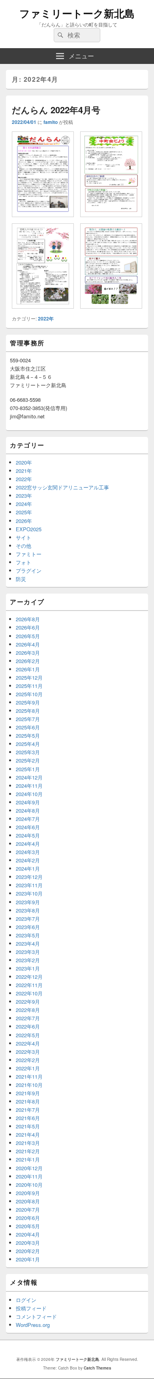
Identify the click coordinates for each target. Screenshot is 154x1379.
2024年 (24, 504)
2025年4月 (28, 744)
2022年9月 (28, 1001)
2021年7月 (28, 1109)
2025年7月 (28, 719)
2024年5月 (28, 835)
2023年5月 (28, 935)
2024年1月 (28, 868)
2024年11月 (29, 785)
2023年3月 (28, 952)
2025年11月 (29, 686)
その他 (23, 545)
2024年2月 (28, 860)
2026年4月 (28, 644)
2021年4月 (28, 1134)
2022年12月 (29, 976)
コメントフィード (36, 1316)
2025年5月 (28, 735)
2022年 (46, 318)
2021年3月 (28, 1143)
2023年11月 (29, 885)
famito (50, 122)
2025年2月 (28, 760)
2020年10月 (29, 1184)
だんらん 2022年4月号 (56, 109)
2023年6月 (28, 927)
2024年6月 (28, 827)
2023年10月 (29, 893)
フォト (23, 562)
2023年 (24, 495)
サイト (23, 537)
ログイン (26, 1300)
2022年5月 (28, 1035)
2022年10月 (29, 993)
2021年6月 (28, 1118)
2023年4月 (28, 943)
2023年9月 (28, 902)
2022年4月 (28, 1043)
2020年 (24, 462)
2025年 (24, 512)
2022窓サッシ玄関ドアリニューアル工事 (62, 487)
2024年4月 (28, 843)
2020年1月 (28, 1259)
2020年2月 (28, 1251)
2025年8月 (28, 710)
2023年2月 (28, 960)
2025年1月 (28, 769)
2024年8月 (28, 810)
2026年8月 (28, 619)
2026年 (24, 521)
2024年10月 (29, 794)
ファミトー (28, 554)
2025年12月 (29, 677)
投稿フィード (31, 1308)
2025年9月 (28, 702)
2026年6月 (28, 627)
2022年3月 (28, 1051)
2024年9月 (28, 802)
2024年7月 (28, 819)
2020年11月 (29, 1176)
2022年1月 (28, 1068)
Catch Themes (97, 1368)
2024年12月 (29, 777)
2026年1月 (28, 669)
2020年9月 (28, 1193)
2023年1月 (28, 968)
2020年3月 (28, 1242)
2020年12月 (29, 1168)
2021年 (24, 470)
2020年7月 (28, 1209)
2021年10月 (29, 1085)
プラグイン (28, 570)
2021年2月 (28, 1151)
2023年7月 (28, 918)
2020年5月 (28, 1226)
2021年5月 (28, 1126)
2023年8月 (28, 910)
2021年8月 (28, 1101)
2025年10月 (29, 694)
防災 (21, 579)
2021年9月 (28, 1093)
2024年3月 (28, 852)
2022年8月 (28, 1010)
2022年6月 (28, 1026)
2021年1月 (28, 1159)
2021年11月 (29, 1076)
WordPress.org (33, 1324)
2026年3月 (28, 652)
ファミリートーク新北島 (77, 13)
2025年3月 (28, 752)
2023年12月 (29, 877)
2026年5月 (28, 636)
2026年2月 (28, 661)
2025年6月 (28, 727)
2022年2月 (28, 1060)
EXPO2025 (28, 529)
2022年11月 (29, 985)
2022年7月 (28, 1018)
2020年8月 (28, 1201)
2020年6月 (28, 1218)
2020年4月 (28, 1234)
